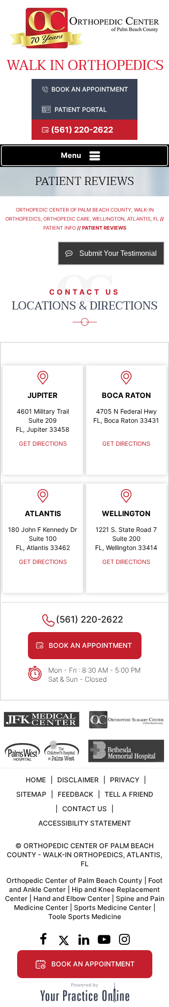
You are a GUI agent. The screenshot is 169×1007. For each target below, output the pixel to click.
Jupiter (42, 395)
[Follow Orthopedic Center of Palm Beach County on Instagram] (124, 940)
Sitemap (31, 794)
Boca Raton (126, 395)
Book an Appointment (89, 89)
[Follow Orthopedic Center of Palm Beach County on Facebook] (43, 940)
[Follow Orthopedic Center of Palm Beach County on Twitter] (64, 940)
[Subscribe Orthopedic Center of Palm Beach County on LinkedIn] (84, 940)
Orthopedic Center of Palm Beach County (74, 880)
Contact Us (84, 808)
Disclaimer (78, 780)
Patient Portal (81, 109)
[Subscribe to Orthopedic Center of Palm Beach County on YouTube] (104, 940)
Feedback (75, 794)
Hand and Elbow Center (71, 898)
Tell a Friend (129, 794)
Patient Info (59, 228)
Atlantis (43, 513)
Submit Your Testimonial (118, 253)
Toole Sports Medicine (84, 916)
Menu (71, 155)
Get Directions (43, 443)
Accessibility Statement (84, 823)
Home (36, 780)
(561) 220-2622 (82, 129)
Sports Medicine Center (112, 907)
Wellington (126, 513)
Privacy (124, 780)
